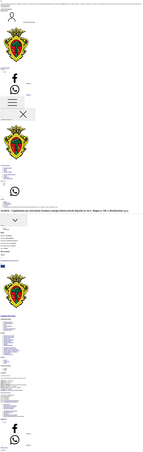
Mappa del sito (4, 447)
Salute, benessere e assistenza (10, 351)
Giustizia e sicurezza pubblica (11, 349)
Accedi (2, 199)
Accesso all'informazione (9, 174)
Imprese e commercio (9, 339)
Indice (2, 225)
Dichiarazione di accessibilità (10, 415)
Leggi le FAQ (7, 404)
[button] (8, 168)
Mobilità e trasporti (8, 345)
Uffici (5, 324)
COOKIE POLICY (5, 6)
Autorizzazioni (7, 353)
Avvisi (5, 362)
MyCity (3, 450)
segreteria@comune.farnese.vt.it (11, 400)
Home (5, 201)
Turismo (5, 343)
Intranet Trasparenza (5, 392)
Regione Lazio (4, 10)
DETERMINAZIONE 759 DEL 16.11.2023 (9, 260)
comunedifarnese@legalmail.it (10, 401)
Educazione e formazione (9, 347)
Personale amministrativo (9, 328)
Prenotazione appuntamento (10, 405)
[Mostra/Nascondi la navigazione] (12, 103)
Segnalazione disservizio (9, 407)
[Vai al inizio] (1, 263)
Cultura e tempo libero (9, 337)
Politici (5, 327)
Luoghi (5, 368)
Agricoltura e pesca (8, 354)
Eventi (5, 370)
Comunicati (6, 361)
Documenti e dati (8, 330)
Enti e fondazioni (8, 326)
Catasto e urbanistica (8, 342)
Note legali (6, 413)
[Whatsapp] (15, 196)
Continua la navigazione (6, 9)
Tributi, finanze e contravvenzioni (11, 350)
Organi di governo (8, 322)
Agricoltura (6, 177)
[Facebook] (4, 183)
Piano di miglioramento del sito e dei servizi (14, 416)
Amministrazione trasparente (10, 411)
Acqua (5, 175)
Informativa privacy (8, 412)
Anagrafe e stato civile (9, 335)
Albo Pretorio (7, 203)
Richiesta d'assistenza (9, 408)
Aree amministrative (8, 323)
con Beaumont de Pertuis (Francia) (12, 390)
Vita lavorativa (7, 338)
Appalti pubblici (7, 341)
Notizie (5, 360)
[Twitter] (4, 185)
